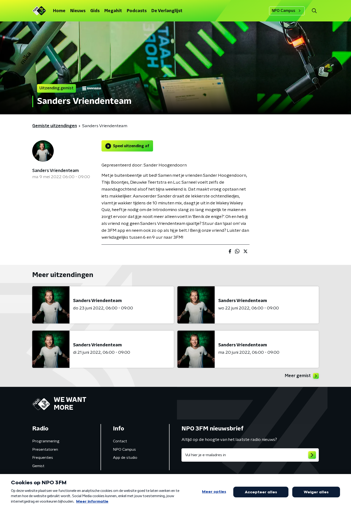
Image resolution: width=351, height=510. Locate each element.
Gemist (38, 466)
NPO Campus (283, 11)
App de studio (125, 458)
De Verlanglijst (166, 11)
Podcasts (137, 11)
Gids (95, 11)
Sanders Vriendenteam (55, 171)
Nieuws (77, 11)
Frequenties (42, 458)
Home (59, 11)
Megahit (113, 11)
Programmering (45, 441)
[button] (314, 10)
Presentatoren (45, 449)
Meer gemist (298, 376)
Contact (120, 441)
